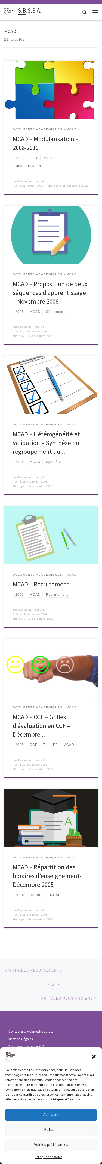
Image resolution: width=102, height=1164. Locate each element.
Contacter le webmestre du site (30, 1031)
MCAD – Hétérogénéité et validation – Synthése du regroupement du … (46, 442)
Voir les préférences (51, 1144)
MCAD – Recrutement (41, 584)
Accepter (51, 1114)
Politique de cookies (48, 1157)
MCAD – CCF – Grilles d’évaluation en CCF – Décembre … (41, 725)
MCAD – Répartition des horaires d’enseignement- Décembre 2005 (47, 875)
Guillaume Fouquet (31, 181)
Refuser (51, 1129)
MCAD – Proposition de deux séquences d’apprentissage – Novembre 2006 (50, 292)
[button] (94, 1056)
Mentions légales (20, 1039)
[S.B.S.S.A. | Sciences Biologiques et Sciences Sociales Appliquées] (10, 11)
